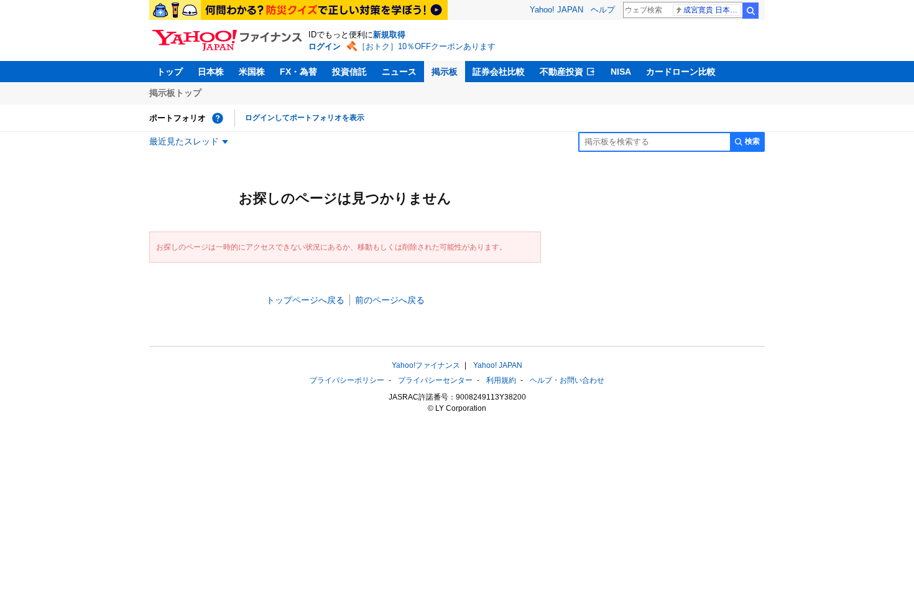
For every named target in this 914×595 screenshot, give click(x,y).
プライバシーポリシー (347, 380)
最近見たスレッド (184, 141)
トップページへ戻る (305, 300)
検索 (750, 10)
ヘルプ (603, 9)
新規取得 (389, 34)
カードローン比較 (681, 72)
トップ (170, 72)
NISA (621, 72)
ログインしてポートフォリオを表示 (304, 117)
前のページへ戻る (390, 300)
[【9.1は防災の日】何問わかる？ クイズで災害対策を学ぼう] (298, 10)
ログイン (324, 46)
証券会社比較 (499, 72)
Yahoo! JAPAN (556, 9)
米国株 (252, 72)
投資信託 (349, 72)
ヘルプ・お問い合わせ (567, 380)
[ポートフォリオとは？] (217, 118)
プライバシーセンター (435, 380)
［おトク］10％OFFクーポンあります (427, 46)
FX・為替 (298, 72)
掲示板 (445, 72)
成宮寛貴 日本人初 (712, 10)
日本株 (211, 72)
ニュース (399, 72)
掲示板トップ (175, 93)
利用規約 (501, 380)
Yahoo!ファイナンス (426, 365)
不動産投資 (561, 72)
